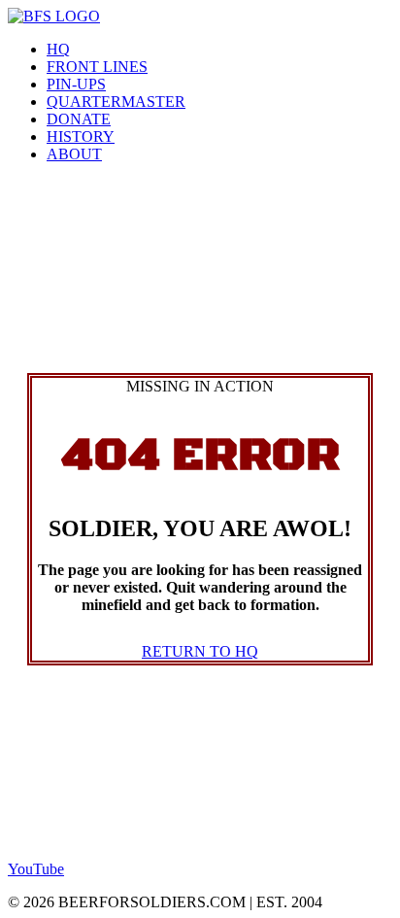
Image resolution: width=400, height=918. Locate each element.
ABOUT (74, 154)
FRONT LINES (97, 66)
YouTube (36, 869)
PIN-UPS (76, 84)
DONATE (79, 119)
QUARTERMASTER (116, 101)
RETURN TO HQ (200, 651)
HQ (58, 49)
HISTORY (81, 136)
